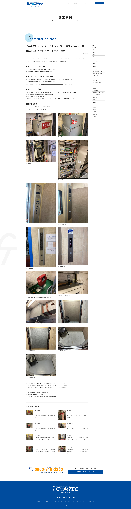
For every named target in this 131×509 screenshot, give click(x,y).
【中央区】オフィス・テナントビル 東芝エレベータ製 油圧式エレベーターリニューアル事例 (77, 415)
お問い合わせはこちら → (85, 472)
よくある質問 (67, 501)
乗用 (94, 105)
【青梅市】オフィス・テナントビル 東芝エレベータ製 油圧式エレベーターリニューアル (77, 451)
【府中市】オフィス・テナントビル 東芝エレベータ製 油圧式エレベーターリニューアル (45, 415)
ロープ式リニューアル (98, 69)
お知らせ (94, 47)
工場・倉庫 (95, 97)
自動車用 (95, 114)
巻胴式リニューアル (97, 73)
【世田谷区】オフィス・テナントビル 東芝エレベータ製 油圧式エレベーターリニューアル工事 (77, 440)
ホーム (60, 3)
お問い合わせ (99, 3)
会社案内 (73, 501)
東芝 (94, 56)
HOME (47, 20)
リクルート (85, 501)
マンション (95, 90)
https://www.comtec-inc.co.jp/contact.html (44, 396)
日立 (94, 54)
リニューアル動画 (97, 82)
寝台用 (94, 109)
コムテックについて (68, 3)
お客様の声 (79, 501)
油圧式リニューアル (97, 71)
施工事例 (76, 3)
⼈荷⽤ (94, 111)
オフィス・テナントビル (98, 92)
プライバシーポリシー (65, 505)
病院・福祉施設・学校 (98, 95)
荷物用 (94, 107)
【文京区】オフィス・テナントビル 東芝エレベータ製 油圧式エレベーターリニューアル (45, 428)
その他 (94, 63)
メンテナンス (83, 3)
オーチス (95, 59)
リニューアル (90, 3)
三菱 (94, 52)
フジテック (95, 61)
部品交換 (95, 80)
